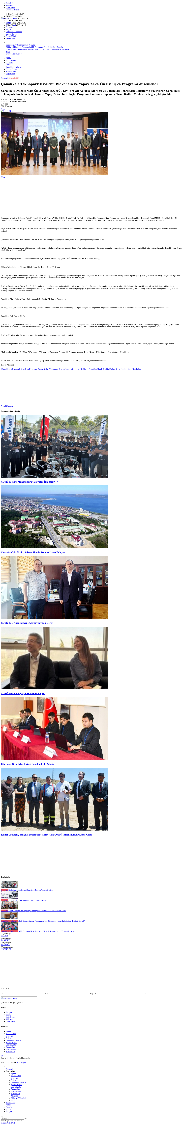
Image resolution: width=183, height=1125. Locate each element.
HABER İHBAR (8, 1123)
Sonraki (10, 406)
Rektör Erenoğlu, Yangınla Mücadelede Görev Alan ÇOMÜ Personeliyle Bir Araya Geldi (46, 834)
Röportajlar (10, 38)
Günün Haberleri (12, 10)
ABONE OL (6, 949)
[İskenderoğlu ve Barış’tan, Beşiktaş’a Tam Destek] (9, 888)
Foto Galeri (10, 3)
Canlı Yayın (10, 7)
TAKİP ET (5, 940)
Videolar (9, 5)
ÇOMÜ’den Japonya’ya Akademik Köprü (23, 693)
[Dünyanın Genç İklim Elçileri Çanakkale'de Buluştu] (54, 759)
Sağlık (8, 29)
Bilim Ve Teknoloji (61, 49)
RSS (20, 54)
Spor (8, 52)
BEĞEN (4, 936)
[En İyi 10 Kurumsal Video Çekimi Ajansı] (9, 898)
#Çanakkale (5, 369)
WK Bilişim (21, 1062)
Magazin (50, 49)
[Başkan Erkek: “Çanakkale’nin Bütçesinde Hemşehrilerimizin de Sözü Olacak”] (9, 919)
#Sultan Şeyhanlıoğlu (117, 369)
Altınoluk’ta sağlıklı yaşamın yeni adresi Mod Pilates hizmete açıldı (37, 911)
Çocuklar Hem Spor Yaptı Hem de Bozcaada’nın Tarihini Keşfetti (46, 931)
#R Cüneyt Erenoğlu (88, 369)
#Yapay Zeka (43, 369)
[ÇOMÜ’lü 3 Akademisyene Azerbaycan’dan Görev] (54, 618)
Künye (8, 54)
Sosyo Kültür (11, 36)
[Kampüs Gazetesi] (9, 18)
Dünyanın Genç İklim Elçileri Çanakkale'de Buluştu (27, 764)
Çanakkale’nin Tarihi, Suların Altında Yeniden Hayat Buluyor (33, 552)
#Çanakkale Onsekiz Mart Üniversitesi (64, 369)
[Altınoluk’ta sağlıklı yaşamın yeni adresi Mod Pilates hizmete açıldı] (9, 908)
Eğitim (8, 23)
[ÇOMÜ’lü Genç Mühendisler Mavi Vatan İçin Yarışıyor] (54, 477)
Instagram (24, 45)
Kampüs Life (31, 49)
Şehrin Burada (11, 34)
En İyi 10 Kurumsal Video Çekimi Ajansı (27, 900)
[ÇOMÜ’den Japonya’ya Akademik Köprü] (54, 689)
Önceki (4, 406)
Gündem (9, 27)
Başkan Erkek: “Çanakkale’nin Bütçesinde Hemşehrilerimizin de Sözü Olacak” (51, 921)
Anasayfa (4, 78)
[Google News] (7, 111)
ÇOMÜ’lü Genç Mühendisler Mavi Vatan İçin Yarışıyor (29, 481)
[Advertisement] (75, 197)
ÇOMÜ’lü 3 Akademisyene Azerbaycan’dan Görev (27, 623)
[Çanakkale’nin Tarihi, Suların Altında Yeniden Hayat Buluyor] (54, 547)
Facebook (10, 45)
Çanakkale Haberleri (14, 32)
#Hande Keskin (102, 369)
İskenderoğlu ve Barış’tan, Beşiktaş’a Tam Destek (30, 890)
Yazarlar (9, 1107)
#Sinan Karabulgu (133, 369)
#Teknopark (15, 369)
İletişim (15, 54)
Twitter (17, 45)
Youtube (31, 45)
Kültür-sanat (11, 25)
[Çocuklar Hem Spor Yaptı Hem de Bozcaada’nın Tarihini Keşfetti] (9, 929)
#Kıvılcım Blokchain (29, 369)
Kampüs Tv (41, 49)
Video (8, 1105)
